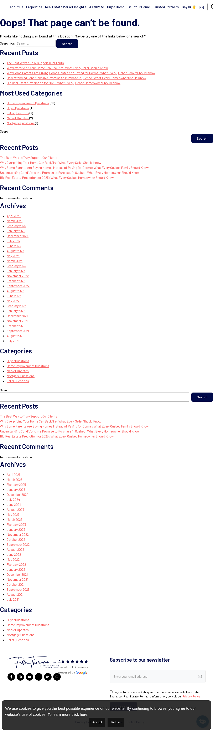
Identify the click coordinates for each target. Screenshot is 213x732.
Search (5, 131)
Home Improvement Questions (28, 103)
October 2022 (16, 281)
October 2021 (16, 326)
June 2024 (14, 246)
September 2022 (18, 286)
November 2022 (18, 276)
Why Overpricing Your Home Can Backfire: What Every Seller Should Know (57, 68)
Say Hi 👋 (189, 7)
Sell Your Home (139, 7)
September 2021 (18, 331)
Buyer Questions (18, 108)
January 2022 (16, 311)
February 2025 (16, 226)
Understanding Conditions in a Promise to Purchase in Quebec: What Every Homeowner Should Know (76, 78)
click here (79, 714)
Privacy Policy (191, 696)
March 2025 (14, 221)
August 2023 (15, 251)
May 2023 (13, 256)
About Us (16, 7)
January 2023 (16, 271)
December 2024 (17, 236)
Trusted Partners (166, 7)
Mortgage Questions (21, 123)
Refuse (116, 722)
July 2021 (13, 341)
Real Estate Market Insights (65, 7)
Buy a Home (116, 7)
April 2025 (14, 216)
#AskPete (96, 7)
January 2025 (16, 231)
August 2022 (15, 291)
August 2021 (15, 336)
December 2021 (17, 316)
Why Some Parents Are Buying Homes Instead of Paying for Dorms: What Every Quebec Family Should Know (81, 73)
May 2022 (13, 301)
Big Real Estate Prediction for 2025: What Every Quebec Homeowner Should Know (63, 83)
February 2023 (16, 266)
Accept (97, 722)
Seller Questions (18, 113)
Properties (34, 7)
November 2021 (17, 321)
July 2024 (13, 241)
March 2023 (14, 261)
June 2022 (14, 296)
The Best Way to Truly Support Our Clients (35, 63)
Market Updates (18, 118)
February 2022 (16, 306)
